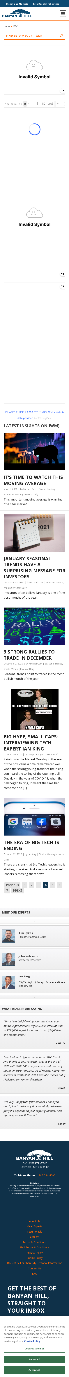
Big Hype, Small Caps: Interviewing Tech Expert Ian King (31, 743)
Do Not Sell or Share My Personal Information (34, 1263)
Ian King (24, 976)
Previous (12, 885)
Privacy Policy (34, 1252)
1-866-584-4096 (45, 1175)
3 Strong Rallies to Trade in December (29, 655)
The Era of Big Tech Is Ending (31, 845)
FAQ (34, 1273)
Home (7, 26)
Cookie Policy (34, 1258)
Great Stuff (52, 754)
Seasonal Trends (54, 582)
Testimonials (34, 1231)
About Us (34, 1221)
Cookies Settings (34, 1348)
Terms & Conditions (35, 1242)
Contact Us (34, 1268)
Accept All (34, 1370)
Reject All (34, 1359)
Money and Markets (17, 3)
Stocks (42, 489)
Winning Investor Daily (26, 494)
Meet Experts (35, 1226)
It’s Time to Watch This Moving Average (33, 480)
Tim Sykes (26, 933)
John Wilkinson (29, 956)
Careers (34, 1237)
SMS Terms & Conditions (34, 1247)
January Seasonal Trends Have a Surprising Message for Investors (34, 567)
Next (17, 890)
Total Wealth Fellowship (46, 3)
